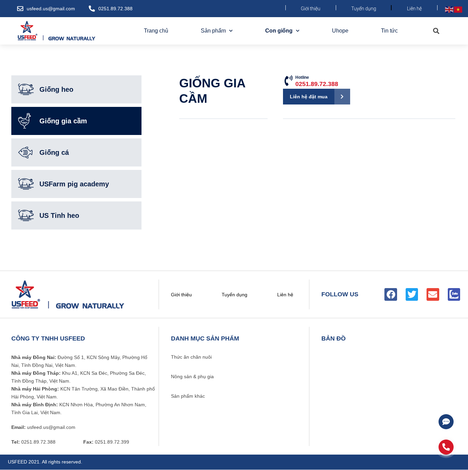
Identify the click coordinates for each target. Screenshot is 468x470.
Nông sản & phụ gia (192, 376)
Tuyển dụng (363, 8)
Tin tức (389, 31)
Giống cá (54, 152)
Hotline (316, 81)
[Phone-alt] (446, 447)
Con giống (279, 31)
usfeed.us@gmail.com (51, 8)
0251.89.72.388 (115, 8)
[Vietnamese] (458, 9)
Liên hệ (414, 8)
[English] (449, 9)
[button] (436, 31)
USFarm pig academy (74, 184)
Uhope (340, 31)
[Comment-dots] (446, 421)
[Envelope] (433, 294)
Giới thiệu (310, 8)
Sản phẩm (213, 31)
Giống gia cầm (63, 121)
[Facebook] (390, 294)
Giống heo (56, 89)
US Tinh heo (59, 215)
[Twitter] (412, 294)
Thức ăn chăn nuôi (191, 357)
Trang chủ (156, 31)
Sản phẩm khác (188, 396)
